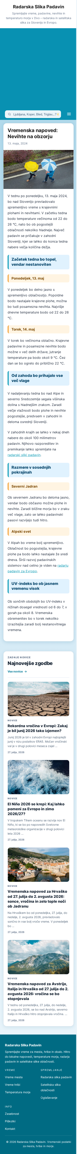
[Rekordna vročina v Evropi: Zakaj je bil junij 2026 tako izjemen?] (38, 699)
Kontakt (10, 1128)
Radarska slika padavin (56, 1077)
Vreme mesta (14, 1077)
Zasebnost (12, 1113)
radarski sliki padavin (24, 455)
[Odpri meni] (69, 114)
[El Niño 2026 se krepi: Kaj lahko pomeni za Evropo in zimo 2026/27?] (38, 777)
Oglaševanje (49, 1097)
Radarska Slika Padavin (38, 6)
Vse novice (17, 671)
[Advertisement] (38, 68)
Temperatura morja (17, 1092)
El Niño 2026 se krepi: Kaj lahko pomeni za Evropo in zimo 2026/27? (36, 809)
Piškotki (10, 1121)
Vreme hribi (12, 1084)
